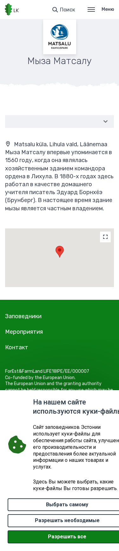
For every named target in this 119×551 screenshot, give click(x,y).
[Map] (105, 237)
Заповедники (23, 316)
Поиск (67, 10)
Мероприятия (24, 331)
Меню (108, 9)
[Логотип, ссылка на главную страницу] (12, 9)
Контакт (16, 347)
